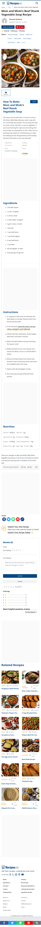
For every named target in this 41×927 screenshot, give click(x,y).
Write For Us (6, 901)
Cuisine (5, 889)
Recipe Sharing (24, 458)
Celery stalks (17, 38)
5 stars (20, 550)
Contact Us (24, 897)
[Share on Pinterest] (20, 27)
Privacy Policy (7, 910)
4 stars (18, 550)
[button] (37, 923)
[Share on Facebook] (4, 519)
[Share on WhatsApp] (13, 519)
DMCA (4, 907)
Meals (5, 879)
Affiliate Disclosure (26, 904)
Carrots (10, 38)
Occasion (6, 886)
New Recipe (24, 882)
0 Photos (22, 31)
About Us (5, 897)
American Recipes (13, 34)
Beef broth (29, 34)
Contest (23, 901)
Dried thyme (11, 42)
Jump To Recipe (8, 27)
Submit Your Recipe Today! (19, 532)
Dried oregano (27, 38)
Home (3, 7)
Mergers (5, 904)
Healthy (23, 879)
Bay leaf (22, 34)
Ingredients (6, 882)
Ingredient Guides (26, 892)
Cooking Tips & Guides (27, 889)
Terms (23, 907)
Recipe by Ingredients (27, 886)
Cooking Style (7, 892)
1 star (12, 550)
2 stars (14, 550)
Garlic (18, 42)
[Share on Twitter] (9, 519)
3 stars (16, 550)
